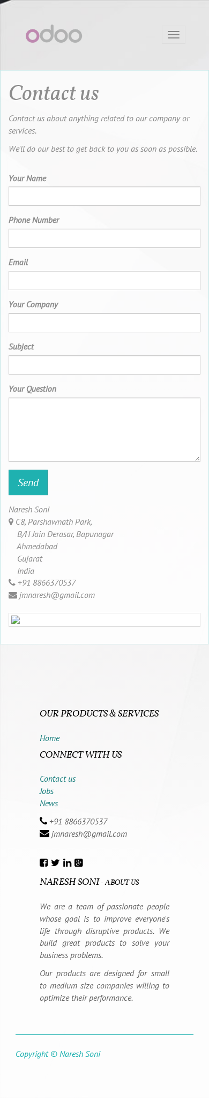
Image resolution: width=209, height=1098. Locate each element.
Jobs (47, 790)
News (49, 803)
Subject (21, 346)
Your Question (32, 388)
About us (122, 883)
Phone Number (34, 219)
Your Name (27, 178)
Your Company (33, 304)
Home (49, 738)
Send (28, 482)
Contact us (58, 778)
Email (18, 261)
